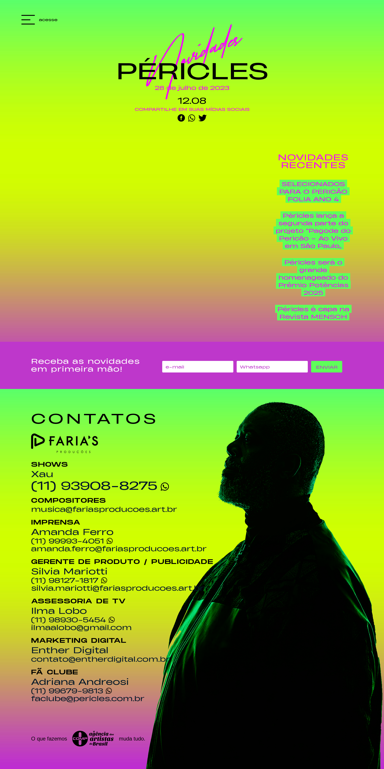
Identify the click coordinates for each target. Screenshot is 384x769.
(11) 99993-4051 (67, 540)
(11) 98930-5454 (68, 619)
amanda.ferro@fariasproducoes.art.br (119, 548)
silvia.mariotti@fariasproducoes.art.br (117, 587)
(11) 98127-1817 (64, 580)
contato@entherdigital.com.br (100, 658)
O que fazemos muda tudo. (88, 739)
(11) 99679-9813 (67, 690)
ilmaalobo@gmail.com (81, 627)
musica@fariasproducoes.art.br (104, 509)
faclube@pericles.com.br (87, 698)
